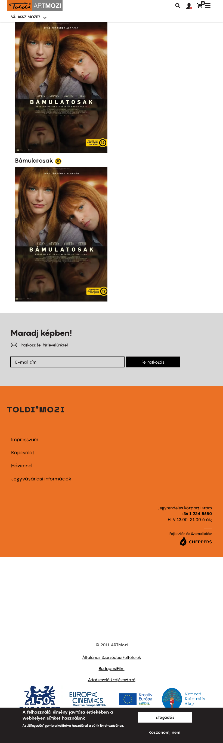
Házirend (21, 465)
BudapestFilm (112, 668)
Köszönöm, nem (164, 732)
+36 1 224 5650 (196, 513)
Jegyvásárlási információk (41, 479)
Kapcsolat (22, 452)
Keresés (178, 5)
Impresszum (24, 439)
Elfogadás (165, 717)
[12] (58, 161)
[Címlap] (35, 5)
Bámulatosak (34, 160)
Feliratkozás (152, 362)
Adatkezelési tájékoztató (111, 679)
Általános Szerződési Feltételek (111, 657)
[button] (191, 6)
